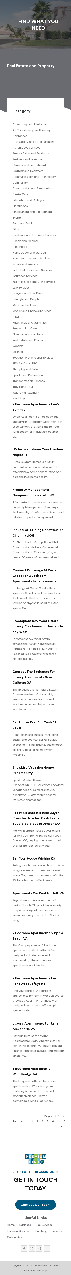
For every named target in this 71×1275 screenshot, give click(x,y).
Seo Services (44, 1225)
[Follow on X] (32, 1248)
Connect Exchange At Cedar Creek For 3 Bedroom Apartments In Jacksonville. (35, 575)
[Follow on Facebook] (24, 1248)
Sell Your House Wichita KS (34, 858)
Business (25, 1225)
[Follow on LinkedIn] (47, 1248)
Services (57, 1231)
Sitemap (42, 1270)
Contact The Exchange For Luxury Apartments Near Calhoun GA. (34, 677)
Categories (14, 1237)
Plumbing (41, 1231)
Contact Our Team (35, 1204)
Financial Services (18, 1231)
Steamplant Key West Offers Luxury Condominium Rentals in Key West (38, 626)
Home (11, 1225)
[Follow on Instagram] (39, 1248)
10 (64, 1121)
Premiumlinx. (41, 1265)
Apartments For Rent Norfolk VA (38, 893)
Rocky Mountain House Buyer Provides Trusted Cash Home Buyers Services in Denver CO (36, 818)
